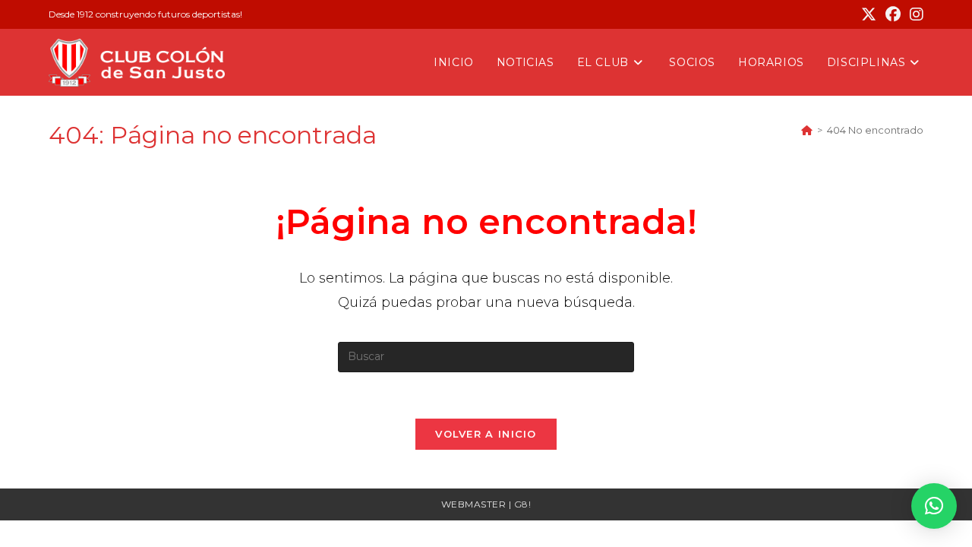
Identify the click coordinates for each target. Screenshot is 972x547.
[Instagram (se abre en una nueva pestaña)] (914, 14)
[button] (934, 506)
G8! (523, 504)
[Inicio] (807, 130)
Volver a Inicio (486, 434)
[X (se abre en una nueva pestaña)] (869, 14)
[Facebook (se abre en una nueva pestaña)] (893, 14)
